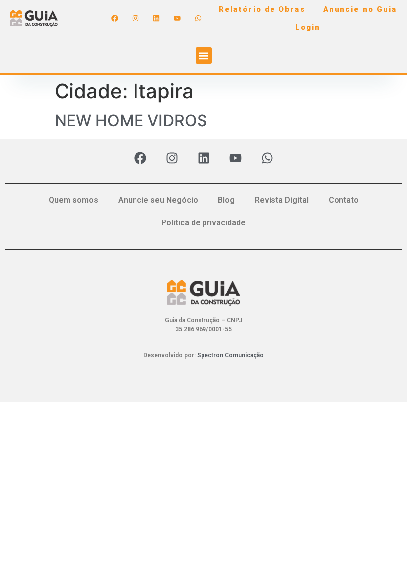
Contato (344, 200)
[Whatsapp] (198, 18)
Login (308, 27)
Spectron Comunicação (230, 355)
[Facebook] (115, 18)
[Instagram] (135, 18)
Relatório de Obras (262, 9)
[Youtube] (177, 18)
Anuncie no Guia (360, 9)
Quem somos (73, 200)
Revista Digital (282, 200)
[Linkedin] (156, 18)
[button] (204, 55)
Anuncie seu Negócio (158, 200)
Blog (226, 200)
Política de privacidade (203, 222)
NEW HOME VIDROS (131, 120)
